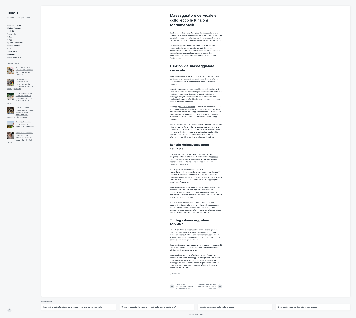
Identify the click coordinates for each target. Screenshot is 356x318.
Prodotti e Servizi (13, 46)
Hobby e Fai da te (14, 57)
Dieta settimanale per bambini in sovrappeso (297, 307)
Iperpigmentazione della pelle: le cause (217, 307)
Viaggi (9, 40)
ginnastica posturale (187, 107)
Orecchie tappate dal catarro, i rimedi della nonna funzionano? (148, 307)
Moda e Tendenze (14, 28)
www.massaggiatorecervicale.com (183, 56)
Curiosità (10, 31)
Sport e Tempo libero (15, 43)
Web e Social (12, 51)
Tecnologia (11, 34)
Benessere (11, 54)
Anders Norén (199, 314)
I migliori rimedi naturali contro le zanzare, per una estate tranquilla (72, 307)
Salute (9, 37)
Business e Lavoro (14, 25)
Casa (9, 49)
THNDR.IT (13, 12)
